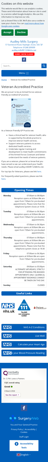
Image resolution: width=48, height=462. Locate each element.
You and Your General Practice (23, 424)
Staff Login (24, 436)
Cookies (24, 432)
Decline (21, 32)
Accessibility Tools (26, 445)
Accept (7, 32)
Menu (22, 73)
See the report (11, 395)
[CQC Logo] (11, 375)
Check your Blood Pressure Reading (25, 352)
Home (4, 79)
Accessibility (30, 429)
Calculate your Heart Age (31, 344)
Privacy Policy (17, 429)
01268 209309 (29, 47)
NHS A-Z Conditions (34, 327)
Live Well (40, 335)
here (39, 171)
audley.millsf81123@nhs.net (24, 50)
